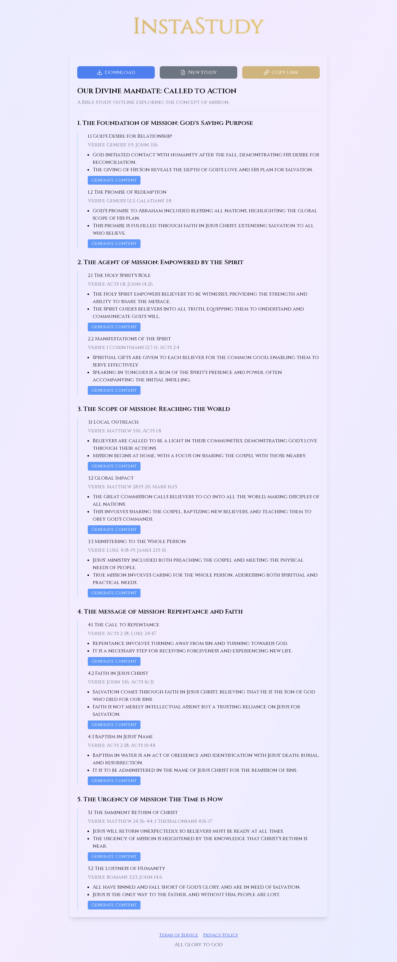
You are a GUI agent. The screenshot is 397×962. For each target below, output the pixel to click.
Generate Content (114, 180)
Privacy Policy (220, 935)
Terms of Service (178, 935)
